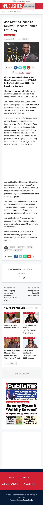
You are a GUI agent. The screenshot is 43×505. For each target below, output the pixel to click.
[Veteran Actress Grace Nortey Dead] (12, 317)
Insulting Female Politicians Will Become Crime (32, 293)
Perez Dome (8, 250)
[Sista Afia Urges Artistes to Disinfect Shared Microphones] (31, 317)
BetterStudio (28, 500)
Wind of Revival (19, 250)
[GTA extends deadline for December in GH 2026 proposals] (31, 342)
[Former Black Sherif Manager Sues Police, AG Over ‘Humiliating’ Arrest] (12, 342)
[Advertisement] (21, 163)
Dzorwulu (12, 247)
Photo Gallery (29, 484)
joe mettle (29, 247)
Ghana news (21, 247)
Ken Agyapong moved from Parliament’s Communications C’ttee (10, 295)
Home (11, 477)
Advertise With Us (10, 484)
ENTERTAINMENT (10, 35)
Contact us (24, 477)
